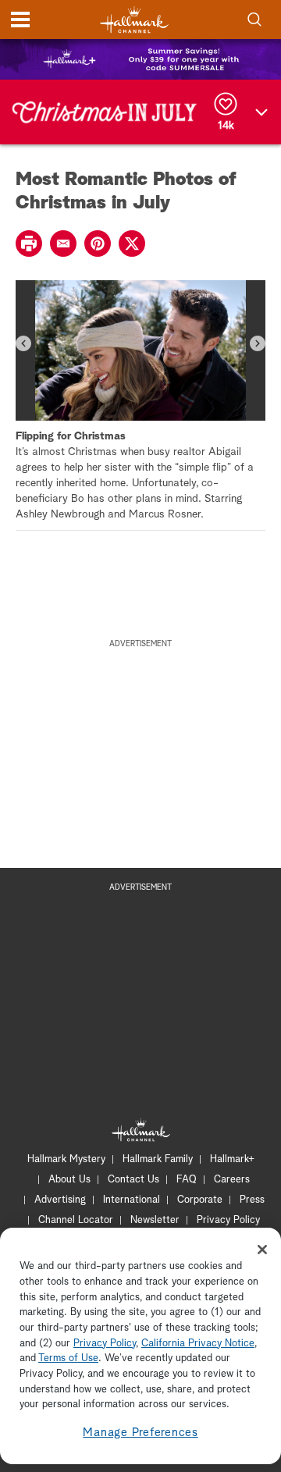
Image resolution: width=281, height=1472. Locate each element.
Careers (232, 1180)
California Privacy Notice (197, 1344)
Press (252, 1200)
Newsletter (155, 1220)
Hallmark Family (158, 1159)
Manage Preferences (140, 1432)
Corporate (199, 1200)
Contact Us (133, 1180)
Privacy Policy (228, 1220)
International (131, 1200)
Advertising (60, 1200)
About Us (69, 1180)
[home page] (134, 20)
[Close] (262, 1249)
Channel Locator (75, 1220)
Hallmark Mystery (66, 1159)
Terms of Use (68, 1358)
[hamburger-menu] (20, 19)
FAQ (186, 1180)
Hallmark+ (232, 1159)
